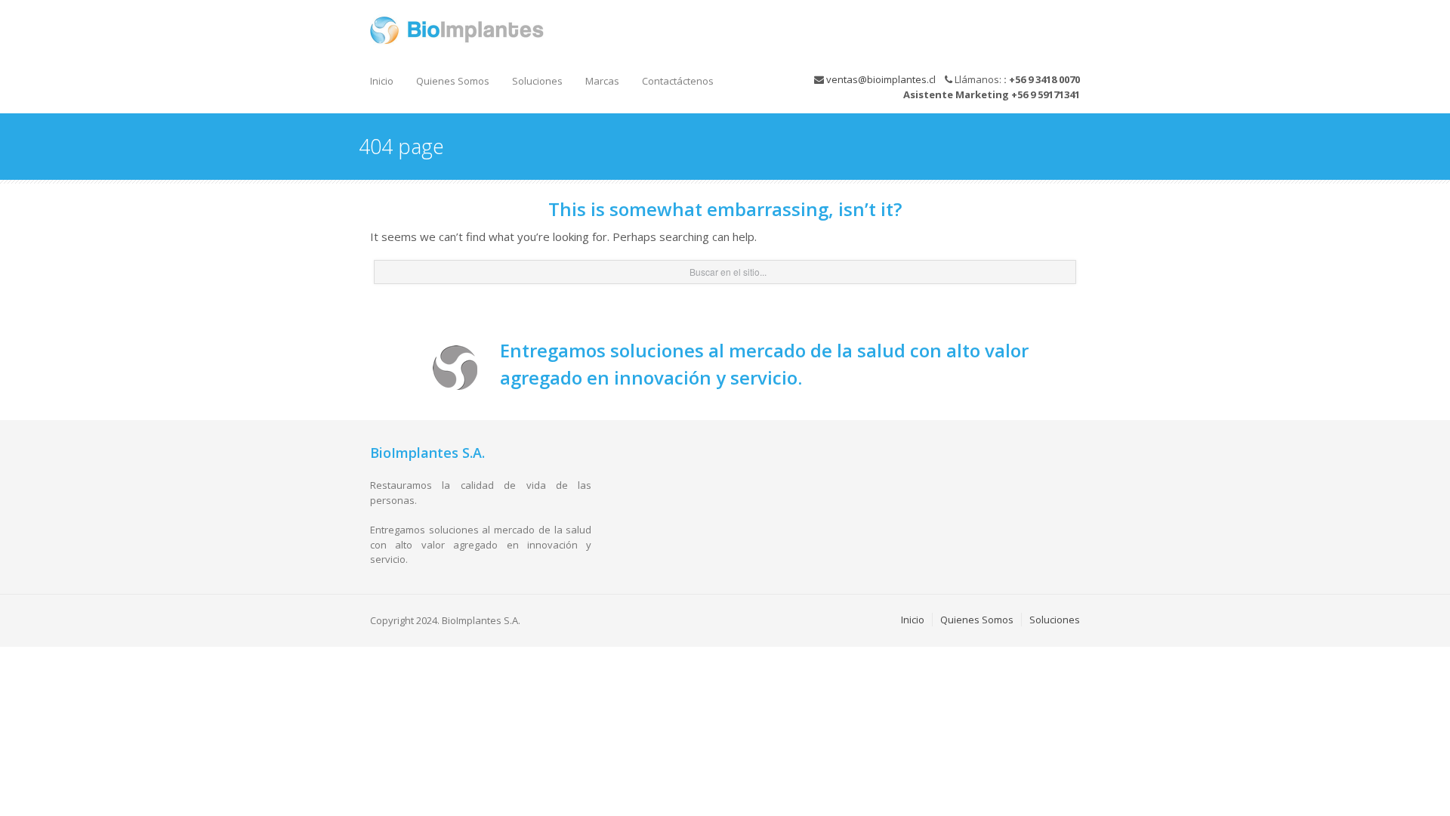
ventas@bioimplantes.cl (881, 79)
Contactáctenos (678, 81)
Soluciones (537, 81)
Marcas (602, 81)
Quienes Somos (452, 81)
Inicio (381, 81)
